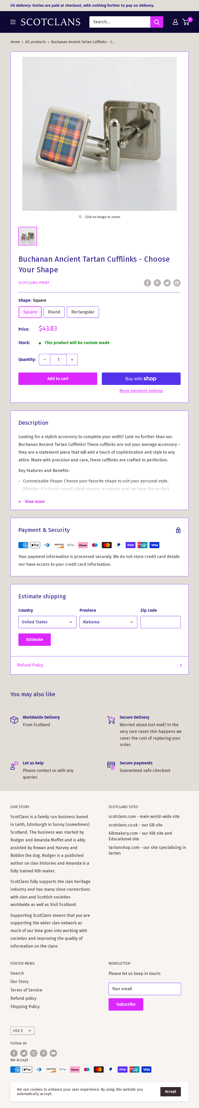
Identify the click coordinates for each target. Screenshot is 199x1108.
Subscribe (126, 1004)
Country (25, 610)
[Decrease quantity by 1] (44, 359)
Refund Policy (30, 665)
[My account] (175, 22)
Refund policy (23, 998)
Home (15, 42)
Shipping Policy (25, 1006)
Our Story (19, 981)
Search (17, 973)
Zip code (148, 610)
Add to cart (57, 378)
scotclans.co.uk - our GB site (135, 825)
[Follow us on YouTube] (53, 1053)
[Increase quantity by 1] (72, 359)
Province (88, 610)
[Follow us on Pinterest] (43, 1053)
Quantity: (27, 359)
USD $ (18, 1030)
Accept (170, 1091)
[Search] (156, 22)
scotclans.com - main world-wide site (144, 816)
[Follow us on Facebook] (14, 1053)
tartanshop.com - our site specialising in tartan (147, 850)
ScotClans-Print (33, 283)
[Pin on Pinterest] (157, 282)
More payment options (141, 390)
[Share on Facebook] (147, 282)
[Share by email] (177, 282)
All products (35, 42)
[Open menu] (13, 22)
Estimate (34, 639)
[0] (186, 22)
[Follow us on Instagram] (33, 1053)
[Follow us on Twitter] (23, 1053)
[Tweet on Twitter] (167, 282)
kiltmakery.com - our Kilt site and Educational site (140, 836)
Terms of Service (26, 990)
